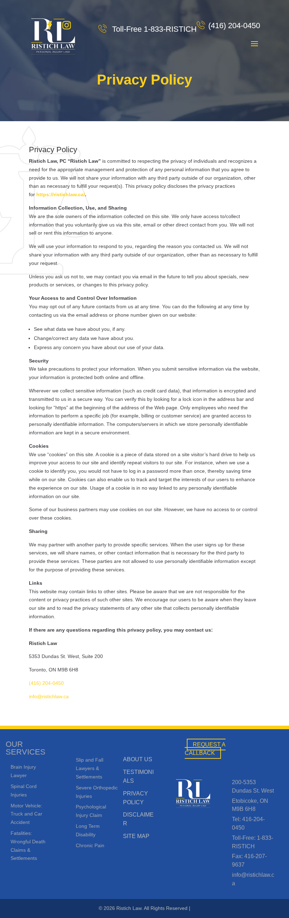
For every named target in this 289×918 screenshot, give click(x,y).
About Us (137, 759)
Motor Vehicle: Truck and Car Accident (26, 814)
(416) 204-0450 (234, 25)
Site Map (136, 836)
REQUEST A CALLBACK (205, 749)
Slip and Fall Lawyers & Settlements (89, 768)
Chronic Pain (90, 845)
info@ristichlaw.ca (49, 696)
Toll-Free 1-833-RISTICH (153, 29)
